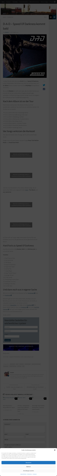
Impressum (35, 474)
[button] (55, 450)
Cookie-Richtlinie (23, 474)
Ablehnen (28, 466)
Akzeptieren (28, 462)
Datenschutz (29, 474)
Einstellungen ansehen (28, 470)
